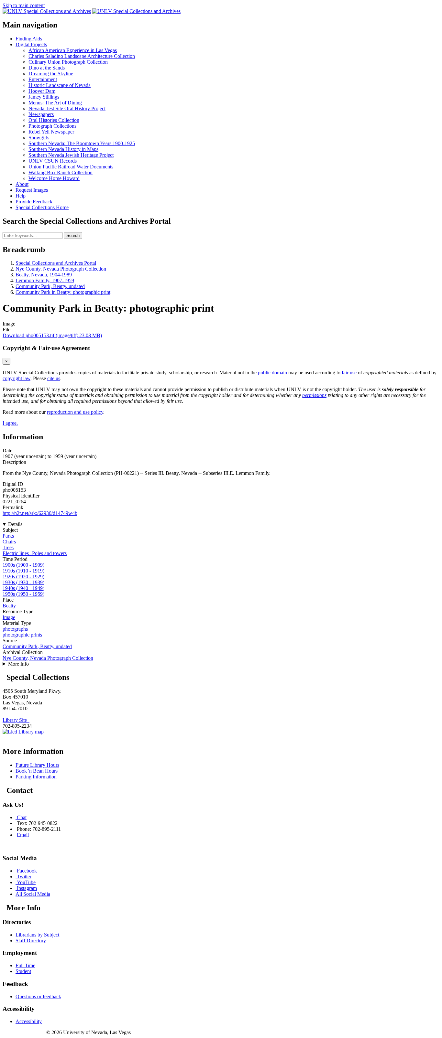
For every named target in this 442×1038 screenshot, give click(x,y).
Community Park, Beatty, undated (50, 286)
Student (23, 971)
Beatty (9, 605)
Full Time (25, 965)
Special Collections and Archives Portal (56, 263)
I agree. (10, 423)
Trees (8, 547)
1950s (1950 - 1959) (23, 594)
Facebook (27, 870)
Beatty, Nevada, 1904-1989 (44, 274)
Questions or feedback (38, 996)
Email (23, 835)
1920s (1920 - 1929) (23, 576)
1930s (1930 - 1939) (23, 582)
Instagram (27, 888)
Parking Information (36, 776)
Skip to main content (24, 5)
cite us (53, 378)
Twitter (24, 876)
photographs (15, 629)
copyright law (16, 378)
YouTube (26, 882)
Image (9, 617)
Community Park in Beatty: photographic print (63, 292)
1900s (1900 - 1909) (23, 565)
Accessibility (29, 1021)
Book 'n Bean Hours (37, 771)
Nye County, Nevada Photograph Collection (61, 269)
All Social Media (33, 894)
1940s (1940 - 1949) (23, 588)
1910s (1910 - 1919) (23, 570)
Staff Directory (31, 940)
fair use (349, 372)
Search (73, 235)
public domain (272, 372)
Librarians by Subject (37, 934)
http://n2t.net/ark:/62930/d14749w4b (40, 513)
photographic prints (22, 634)
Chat (22, 817)
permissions (314, 395)
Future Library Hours (37, 765)
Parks (8, 536)
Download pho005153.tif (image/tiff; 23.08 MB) (52, 335)
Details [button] (15, 524)
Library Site (16, 720)
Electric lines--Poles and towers (35, 553)
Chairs (9, 541)
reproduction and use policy (75, 412)
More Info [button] (18, 664)
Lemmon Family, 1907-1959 (45, 280)
